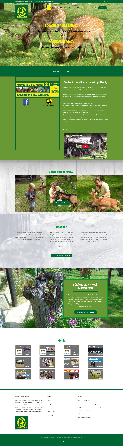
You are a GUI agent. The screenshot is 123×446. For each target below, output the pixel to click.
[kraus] (95, 345)
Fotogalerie (50, 415)
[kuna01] (23, 369)
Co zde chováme (52, 407)
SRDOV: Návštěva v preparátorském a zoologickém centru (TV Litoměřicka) (92, 409)
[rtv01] (47, 345)
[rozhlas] (71, 357)
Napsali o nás (51, 411)
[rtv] (71, 345)
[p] (49, 98)
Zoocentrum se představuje (86, 414)
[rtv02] (23, 345)
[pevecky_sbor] (47, 357)
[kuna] (95, 357)
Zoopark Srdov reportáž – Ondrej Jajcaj (89, 404)
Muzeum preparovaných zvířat (86, 417)
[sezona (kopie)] (95, 369)
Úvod (49, 400)
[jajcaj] (23, 357)
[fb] (26, 98)
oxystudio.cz (79, 437)
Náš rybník (50, 404)
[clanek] (47, 369)
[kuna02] (71, 369)
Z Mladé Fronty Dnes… (84, 400)
